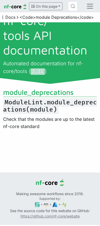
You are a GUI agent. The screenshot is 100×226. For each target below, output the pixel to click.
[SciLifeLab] (64, 204)
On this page (46, 6)
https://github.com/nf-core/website (50, 216)
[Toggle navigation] (90, 6)
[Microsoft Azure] (55, 204)
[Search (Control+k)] (73, 6)
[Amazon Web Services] (46, 204)
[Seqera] (37, 204)
